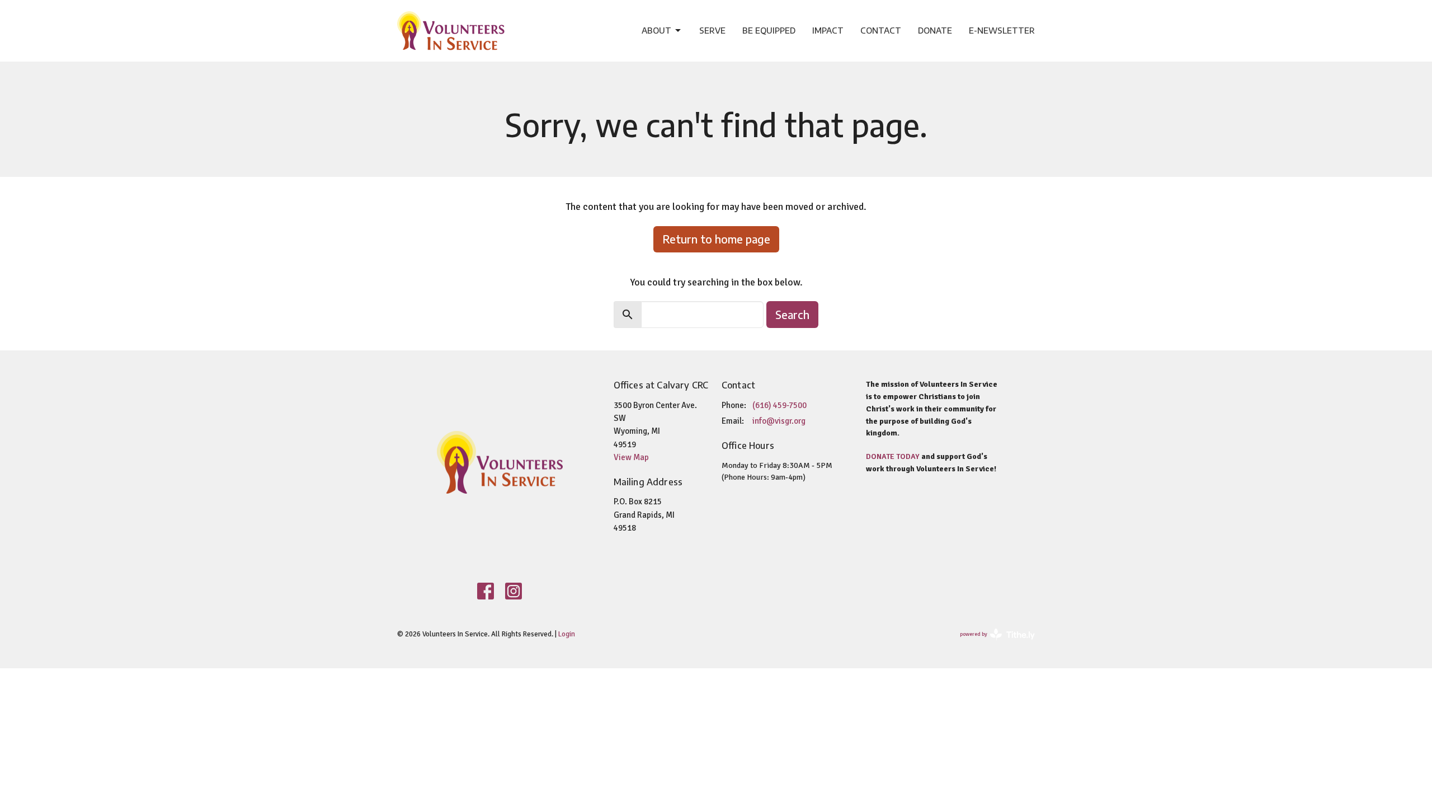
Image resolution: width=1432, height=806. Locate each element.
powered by (991, 644)
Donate (935, 30)
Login (566, 634)
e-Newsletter (1002, 30)
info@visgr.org (778, 421)
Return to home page (716, 239)
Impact (828, 30)
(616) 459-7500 (779, 405)
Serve (712, 30)
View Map (631, 457)
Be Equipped (768, 30)
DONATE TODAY (893, 456)
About (656, 30)
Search (792, 314)
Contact (880, 30)
